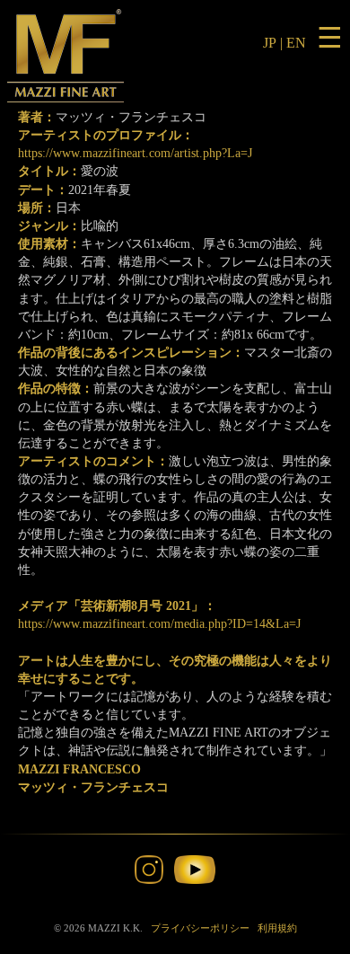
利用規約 (277, 928)
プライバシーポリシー (200, 928)
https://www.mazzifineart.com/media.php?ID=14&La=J (159, 623)
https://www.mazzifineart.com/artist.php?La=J (135, 153)
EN (296, 42)
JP (269, 42)
